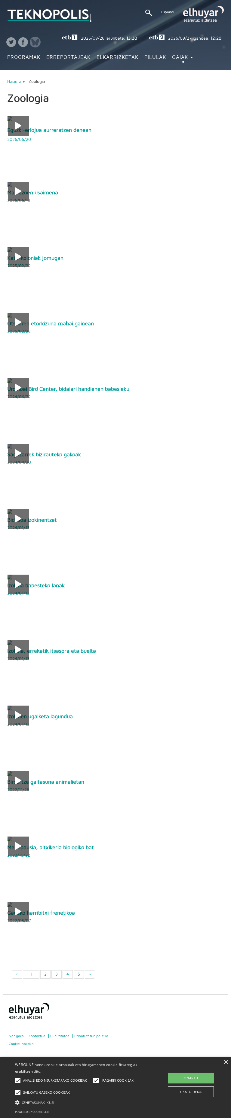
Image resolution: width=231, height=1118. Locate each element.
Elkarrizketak (117, 57)
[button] (80, 1102)
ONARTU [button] (191, 1078)
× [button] (225, 1062)
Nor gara (16, 1036)
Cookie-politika (21, 1044)
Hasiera (14, 82)
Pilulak (155, 57)
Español (167, 12)
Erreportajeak (68, 57)
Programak (23, 57)
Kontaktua (37, 1036)
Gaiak (181, 57)
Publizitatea (59, 1036)
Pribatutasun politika (91, 1036)
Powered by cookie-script (34, 1112)
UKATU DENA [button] (191, 1091)
